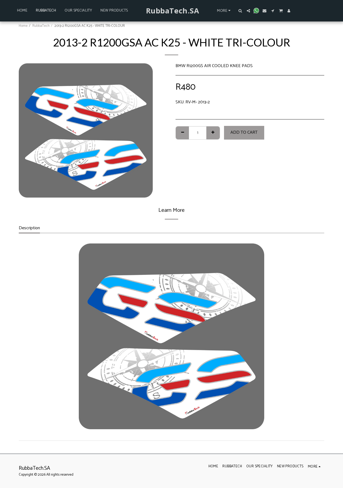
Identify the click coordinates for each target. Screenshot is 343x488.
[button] (240, 11)
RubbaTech (41, 26)
